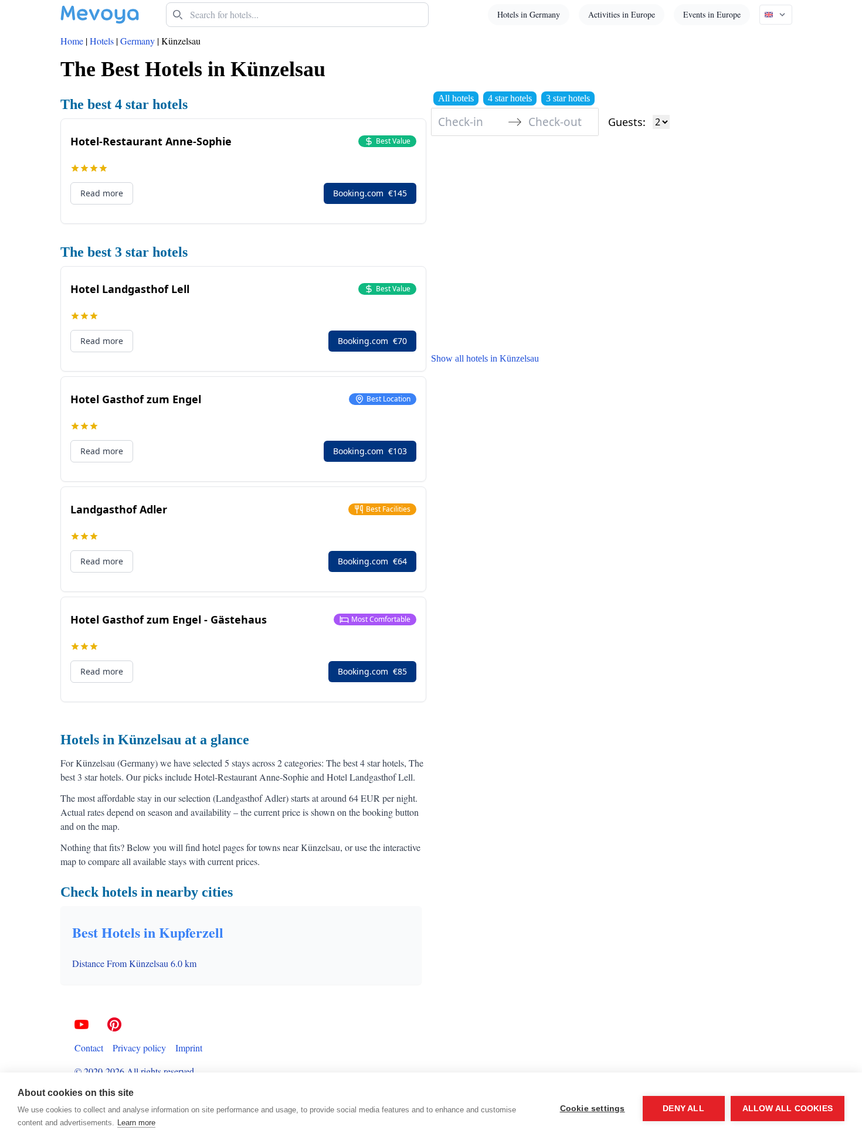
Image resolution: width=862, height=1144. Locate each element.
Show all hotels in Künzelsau (485, 358)
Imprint (188, 1047)
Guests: (627, 122)
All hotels (456, 98)
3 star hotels (568, 98)
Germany (137, 41)
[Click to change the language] (775, 15)
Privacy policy (139, 1047)
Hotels (102, 41)
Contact (88, 1047)
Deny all (683, 1108)
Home (71, 41)
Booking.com (370, 193)
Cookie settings (592, 1108)
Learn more (136, 1122)
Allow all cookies (787, 1108)
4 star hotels (510, 98)
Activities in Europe (621, 14)
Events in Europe (712, 14)
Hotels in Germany (528, 14)
